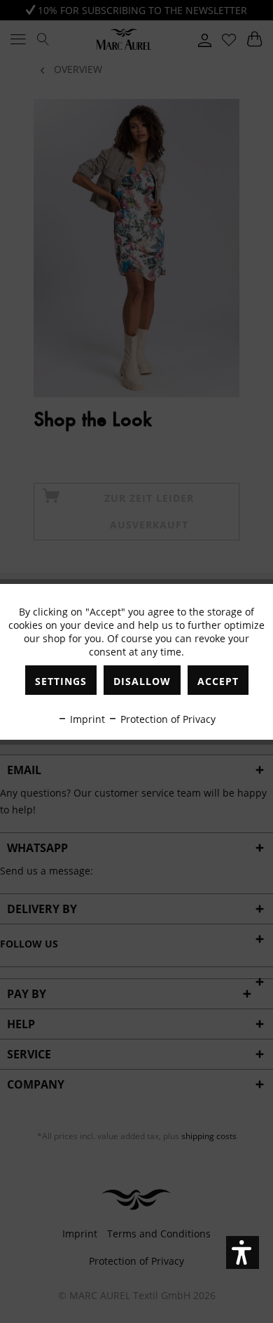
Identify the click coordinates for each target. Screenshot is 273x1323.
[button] (242, 1252)
